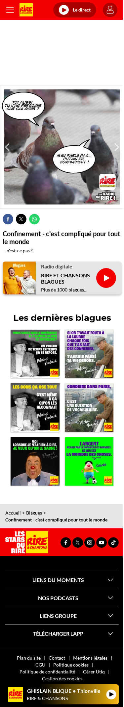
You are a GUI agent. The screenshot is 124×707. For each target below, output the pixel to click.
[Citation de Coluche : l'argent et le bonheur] (89, 461)
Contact (57, 658)
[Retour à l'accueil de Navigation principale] (26, 9)
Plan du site (29, 658)
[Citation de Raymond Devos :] (35, 461)
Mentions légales (90, 658)
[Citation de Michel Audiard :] (89, 354)
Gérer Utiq (94, 671)
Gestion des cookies (62, 678)
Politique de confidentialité (47, 671)
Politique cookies (71, 665)
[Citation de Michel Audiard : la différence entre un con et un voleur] (35, 354)
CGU (40, 665)
